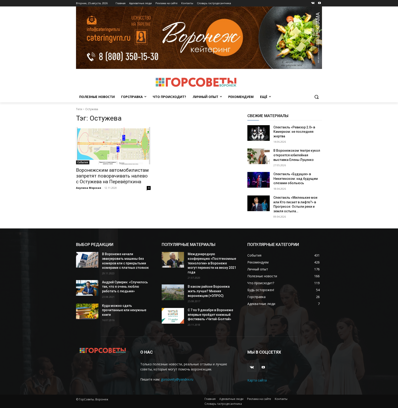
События (82, 162)
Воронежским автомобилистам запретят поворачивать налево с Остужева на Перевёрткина (112, 175)
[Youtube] (319, 3)
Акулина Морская (88, 187)
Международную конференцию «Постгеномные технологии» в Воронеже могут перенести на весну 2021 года (212, 263)
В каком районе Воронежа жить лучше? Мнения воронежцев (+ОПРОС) (209, 291)
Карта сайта (257, 380)
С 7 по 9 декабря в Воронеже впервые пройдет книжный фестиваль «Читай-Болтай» (210, 314)
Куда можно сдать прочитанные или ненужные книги (124, 310)
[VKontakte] (313, 3)
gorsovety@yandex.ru (177, 379)
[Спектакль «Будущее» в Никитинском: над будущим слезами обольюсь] (258, 180)
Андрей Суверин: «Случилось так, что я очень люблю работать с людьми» (125, 286)
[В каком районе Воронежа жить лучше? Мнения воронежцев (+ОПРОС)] (173, 292)
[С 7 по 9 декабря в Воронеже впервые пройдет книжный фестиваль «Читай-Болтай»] (173, 316)
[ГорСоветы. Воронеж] (195, 82)
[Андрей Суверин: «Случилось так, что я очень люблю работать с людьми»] (87, 288)
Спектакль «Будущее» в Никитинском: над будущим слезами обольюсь (295, 178)
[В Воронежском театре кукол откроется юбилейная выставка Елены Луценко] (258, 156)
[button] (316, 96)
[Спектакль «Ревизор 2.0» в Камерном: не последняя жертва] (258, 133)
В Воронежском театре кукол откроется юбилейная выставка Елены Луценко (296, 155)
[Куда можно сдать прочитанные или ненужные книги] (87, 311)
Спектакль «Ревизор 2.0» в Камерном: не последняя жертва (294, 131)
